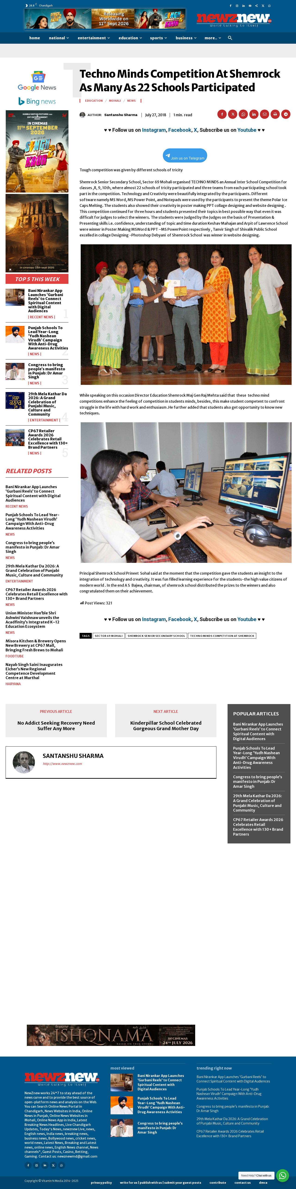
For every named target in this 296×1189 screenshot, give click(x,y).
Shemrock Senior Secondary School (156, 635)
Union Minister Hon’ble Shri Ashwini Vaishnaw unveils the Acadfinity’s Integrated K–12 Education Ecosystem (32, 620)
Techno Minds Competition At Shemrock (222, 635)
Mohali (115, 100)
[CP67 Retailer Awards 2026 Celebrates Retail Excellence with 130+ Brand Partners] (15, 437)
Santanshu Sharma (120, 115)
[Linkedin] (243, 5)
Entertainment (44, 420)
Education (94, 100)
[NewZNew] (234, 20)
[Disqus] (111, 846)
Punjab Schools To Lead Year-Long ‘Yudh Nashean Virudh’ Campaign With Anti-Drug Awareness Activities (48, 337)
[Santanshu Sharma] (84, 115)
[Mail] (250, 5)
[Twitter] (263, 5)
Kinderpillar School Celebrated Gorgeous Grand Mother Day (166, 725)
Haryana (13, 684)
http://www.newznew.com (62, 764)
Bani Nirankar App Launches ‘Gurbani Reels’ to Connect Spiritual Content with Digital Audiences (45, 300)
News (34, 354)
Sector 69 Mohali (109, 635)
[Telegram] (285, 114)
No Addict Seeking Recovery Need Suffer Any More (56, 725)
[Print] (275, 114)
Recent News (41, 317)
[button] (230, 38)
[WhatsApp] (269, 5)
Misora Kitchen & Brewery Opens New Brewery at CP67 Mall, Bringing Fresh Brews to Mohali (36, 645)
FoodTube (15, 656)
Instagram (154, 130)
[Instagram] (237, 5)
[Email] (264, 114)
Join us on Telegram (187, 158)
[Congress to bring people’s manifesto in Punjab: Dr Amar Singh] (15, 371)
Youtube (246, 130)
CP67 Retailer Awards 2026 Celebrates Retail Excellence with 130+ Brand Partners (48, 439)
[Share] (256, 5)
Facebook (179, 130)
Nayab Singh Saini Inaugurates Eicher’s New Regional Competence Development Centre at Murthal (34, 671)
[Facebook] (230, 5)
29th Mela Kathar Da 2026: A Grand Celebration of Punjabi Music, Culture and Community (47, 404)
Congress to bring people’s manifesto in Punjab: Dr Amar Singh (46, 370)
